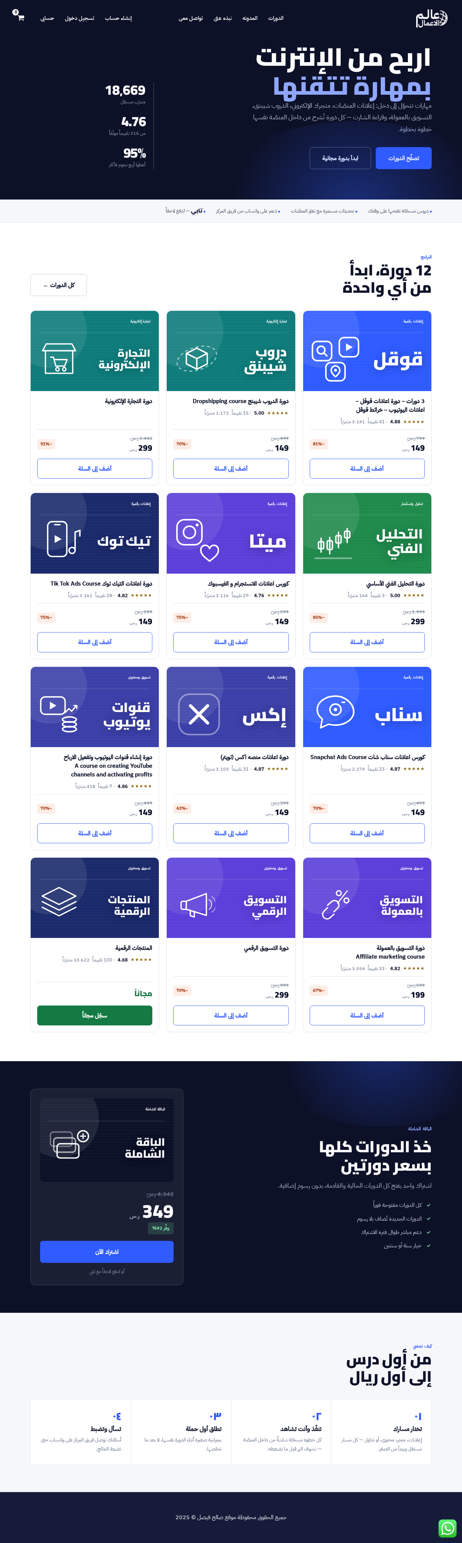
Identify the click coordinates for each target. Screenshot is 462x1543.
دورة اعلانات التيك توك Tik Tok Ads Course (101, 583)
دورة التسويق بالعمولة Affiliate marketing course (390, 952)
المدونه (250, 18)
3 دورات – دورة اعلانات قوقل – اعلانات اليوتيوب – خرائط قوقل (390, 405)
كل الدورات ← (58, 285)
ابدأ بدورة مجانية (340, 158)
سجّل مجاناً (94, 1015)
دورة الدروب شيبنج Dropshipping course (241, 401)
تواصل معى (191, 18)
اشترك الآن (107, 1252)
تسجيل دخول (79, 18)
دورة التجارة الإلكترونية (128, 401)
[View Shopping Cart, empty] (21, 18)
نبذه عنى (223, 18)
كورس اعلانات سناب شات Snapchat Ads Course (367, 757)
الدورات (275, 18)
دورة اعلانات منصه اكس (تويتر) (255, 757)
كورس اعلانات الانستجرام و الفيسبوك (248, 583)
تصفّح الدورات (403, 158)
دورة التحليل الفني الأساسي (395, 583)
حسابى (47, 18)
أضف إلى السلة (367, 468)
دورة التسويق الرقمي (266, 948)
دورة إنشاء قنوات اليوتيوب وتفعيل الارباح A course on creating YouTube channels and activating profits (108, 766)
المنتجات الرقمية (134, 948)
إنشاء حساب (118, 18)
